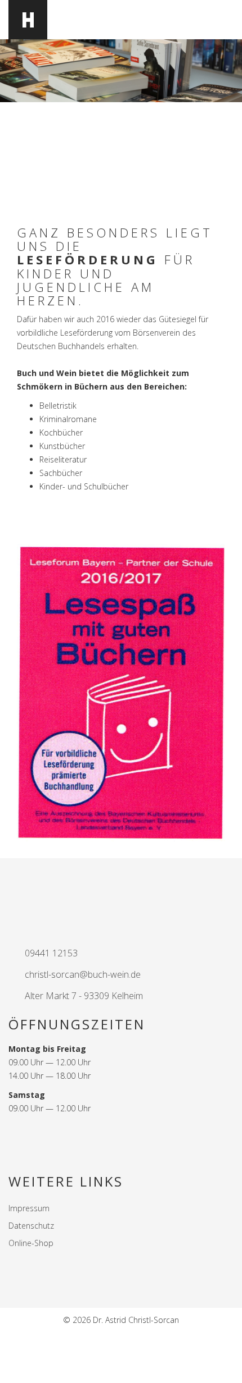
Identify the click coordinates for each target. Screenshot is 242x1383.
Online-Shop (30, 1243)
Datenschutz (31, 1225)
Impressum (29, 1208)
